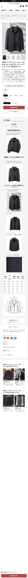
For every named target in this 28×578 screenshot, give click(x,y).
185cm (15, 95)
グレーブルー (15, 103)
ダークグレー (7, 103)
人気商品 (11, 10)
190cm (5, 98)
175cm (5, 95)
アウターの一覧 (14, 15)
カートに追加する (14, 111)
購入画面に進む (14, 107)
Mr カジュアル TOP (5, 15)
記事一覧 (24, 10)
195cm (21, 95)
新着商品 (17, 10)
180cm (10, 95)
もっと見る (23, 365)
